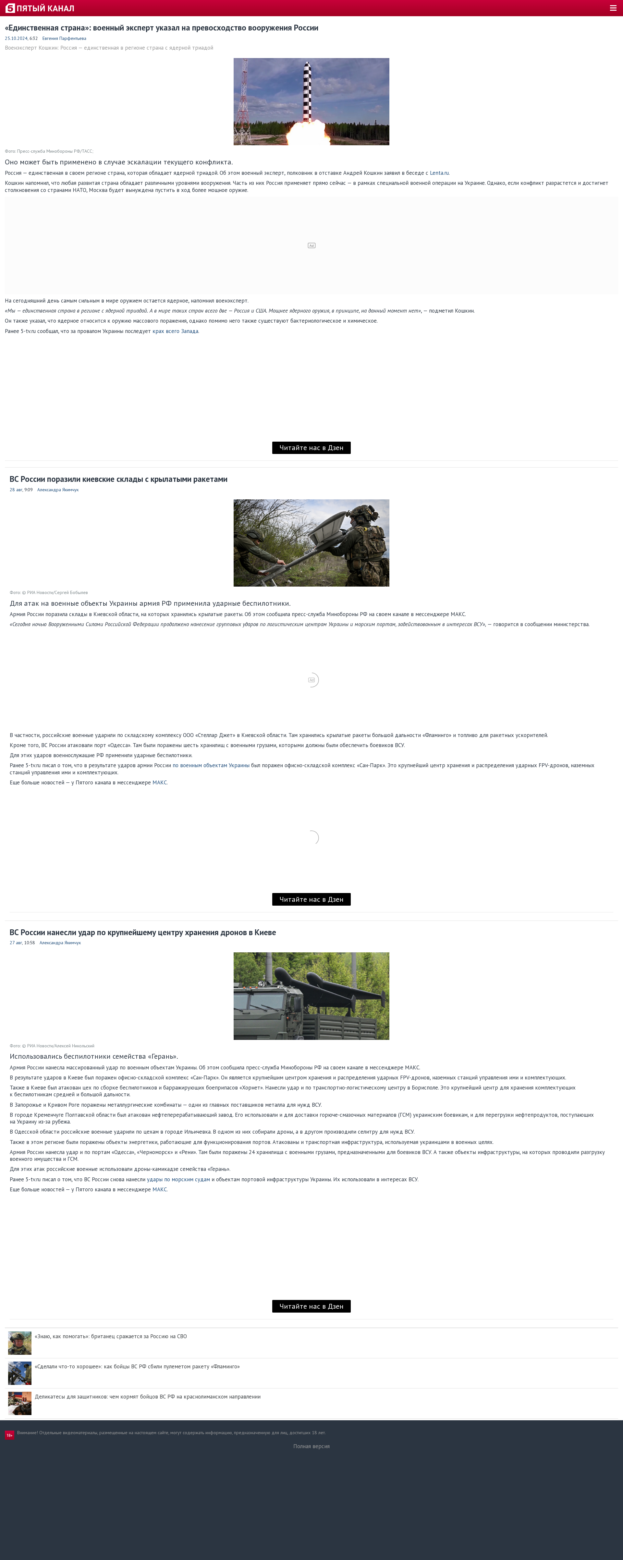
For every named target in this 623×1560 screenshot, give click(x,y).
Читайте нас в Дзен (311, 447)
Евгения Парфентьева (64, 38)
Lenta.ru (439, 172)
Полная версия (311, 1446)
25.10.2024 (16, 38)
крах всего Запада (175, 331)
